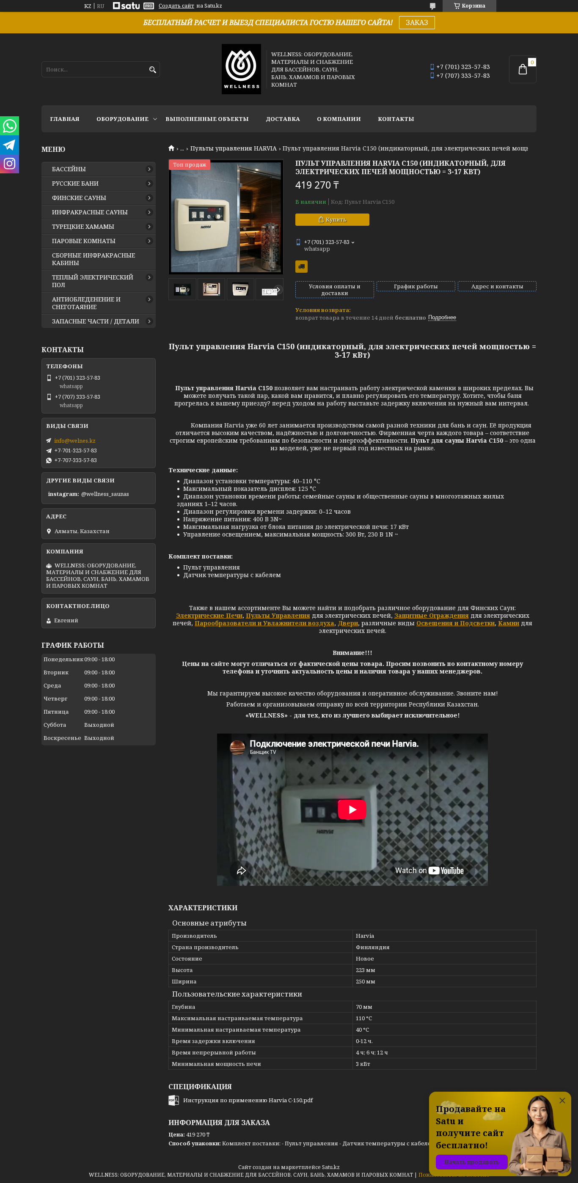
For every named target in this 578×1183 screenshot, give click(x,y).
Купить (336, 219)
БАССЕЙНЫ (69, 169)
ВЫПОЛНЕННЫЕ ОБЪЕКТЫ (207, 119)
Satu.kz (331, 1167)
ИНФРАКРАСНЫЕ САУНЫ (90, 212)
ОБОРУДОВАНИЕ (122, 119)
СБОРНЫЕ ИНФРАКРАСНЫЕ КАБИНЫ (93, 259)
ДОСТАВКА (283, 119)
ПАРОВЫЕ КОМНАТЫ (84, 241)
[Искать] (152, 70)
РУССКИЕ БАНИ (75, 183)
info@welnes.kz (75, 440)
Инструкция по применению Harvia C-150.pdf (248, 1100)
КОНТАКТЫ (396, 119)
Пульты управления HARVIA (233, 148)
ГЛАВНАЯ (65, 119)
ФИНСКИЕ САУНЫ (79, 198)
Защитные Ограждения (431, 615)
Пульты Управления (278, 615)
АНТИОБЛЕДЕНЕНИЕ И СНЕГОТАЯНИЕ (86, 303)
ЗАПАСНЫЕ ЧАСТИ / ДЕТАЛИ (95, 321)
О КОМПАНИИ (339, 119)
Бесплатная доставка (301, 266)
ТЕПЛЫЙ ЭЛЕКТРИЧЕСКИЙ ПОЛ (92, 281)
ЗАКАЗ (417, 22)
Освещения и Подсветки (455, 623)
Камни (508, 623)
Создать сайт (176, 6)
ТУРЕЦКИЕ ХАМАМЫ (83, 226)
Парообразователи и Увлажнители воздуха (264, 623)
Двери (348, 623)
